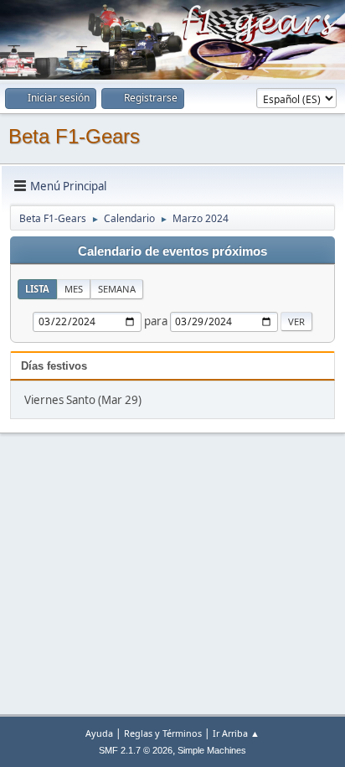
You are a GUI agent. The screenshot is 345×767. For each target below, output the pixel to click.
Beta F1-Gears (74, 136)
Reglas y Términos (163, 733)
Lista (37, 288)
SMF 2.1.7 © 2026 (135, 750)
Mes (73, 288)
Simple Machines (212, 750)
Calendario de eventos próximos (172, 251)
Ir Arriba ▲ (236, 733)
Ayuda (99, 733)
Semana (117, 288)
